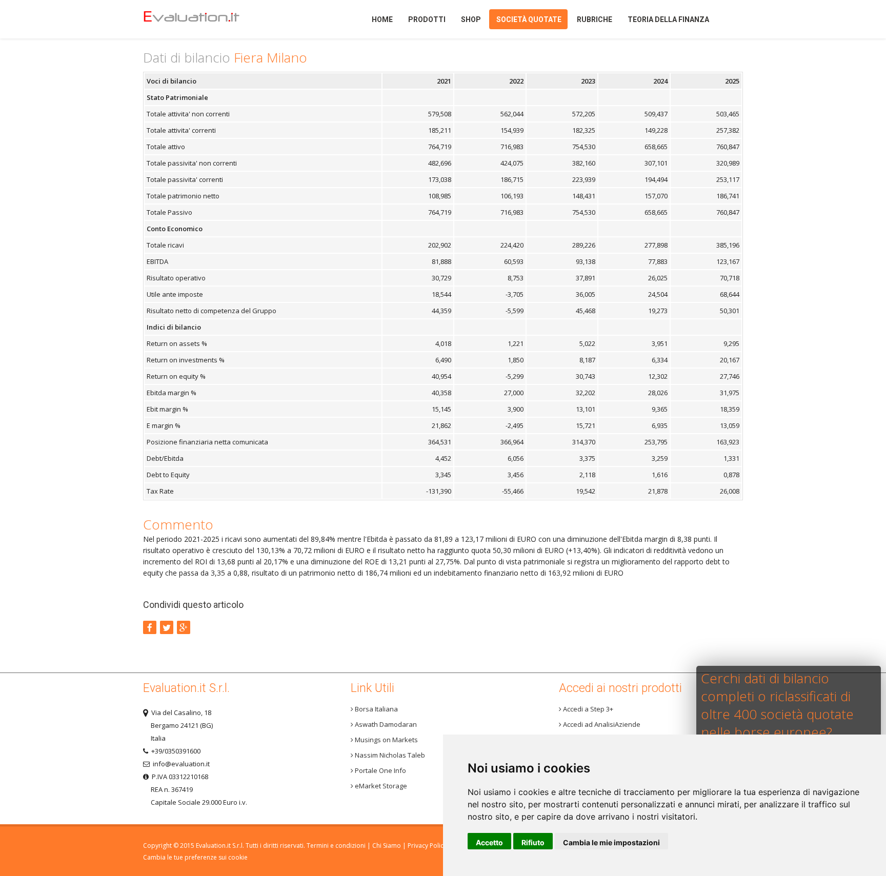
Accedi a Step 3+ (587, 709)
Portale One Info (379, 770)
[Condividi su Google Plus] (183, 627)
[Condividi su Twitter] (167, 627)
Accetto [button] (489, 842)
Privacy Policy (427, 845)
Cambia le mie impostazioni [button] (611, 842)
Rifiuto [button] (533, 842)
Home (209, 19)
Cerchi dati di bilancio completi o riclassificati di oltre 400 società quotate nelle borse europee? (777, 705)
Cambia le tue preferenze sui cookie (195, 857)
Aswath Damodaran (385, 724)
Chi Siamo (386, 845)
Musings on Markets (385, 739)
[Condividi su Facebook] (150, 627)
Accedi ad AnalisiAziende (600, 724)
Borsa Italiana (375, 709)
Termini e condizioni (336, 845)
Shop (471, 19)
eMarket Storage (380, 785)
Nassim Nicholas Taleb (389, 755)
